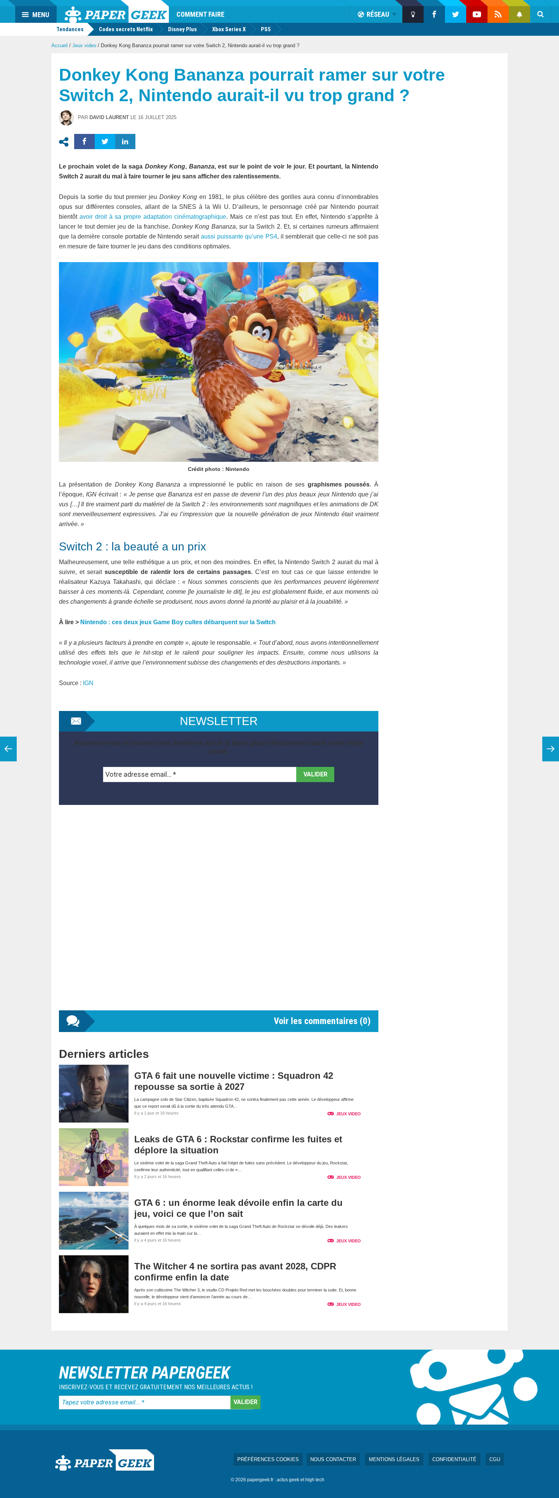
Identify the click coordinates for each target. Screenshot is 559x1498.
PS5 (266, 29)
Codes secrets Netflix (126, 29)
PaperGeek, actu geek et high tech (117, 11)
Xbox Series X (229, 29)
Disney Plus (182, 29)
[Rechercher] (540, 14)
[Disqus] (218, 915)
